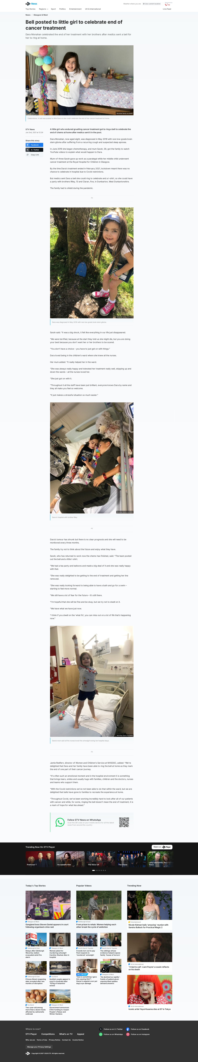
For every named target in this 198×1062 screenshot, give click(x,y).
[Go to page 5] (101, 870)
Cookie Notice (78, 1040)
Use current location (152, 4)
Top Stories (30, 9)
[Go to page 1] (93, 870)
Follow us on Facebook (140, 1029)
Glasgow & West (41, 15)
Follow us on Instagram (140, 1034)
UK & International (93, 9)
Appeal (80, 1034)
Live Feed (167, 9)
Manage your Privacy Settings (39, 1047)
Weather (126, 4)
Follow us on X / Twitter (113, 1029)
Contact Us (66, 1040)
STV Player (31, 1034)
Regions (42, 9)
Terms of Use (42, 1040)
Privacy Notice (54, 1040)
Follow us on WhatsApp (113, 1034)
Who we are (30, 1040)
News (28, 15)
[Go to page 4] (99, 870)
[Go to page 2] (96, 870)
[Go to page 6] (103, 870)
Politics (62, 9)
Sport (53, 9)
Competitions (48, 1034)
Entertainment (75, 9)
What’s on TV (66, 1034)
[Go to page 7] (105, 870)
